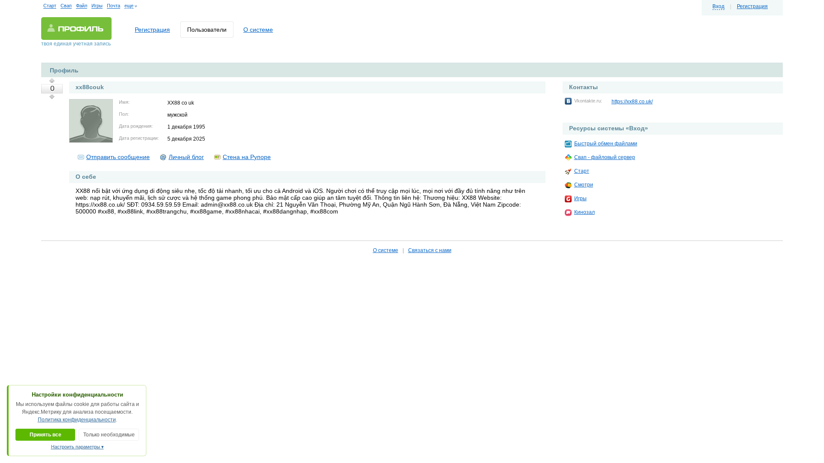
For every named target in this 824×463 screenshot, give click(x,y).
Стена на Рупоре (247, 156)
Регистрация (752, 6)
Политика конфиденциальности (77, 420)
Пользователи (207, 29)
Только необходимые (109, 435)
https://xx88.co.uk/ (632, 102)
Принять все (45, 435)
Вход (718, 6)
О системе (258, 29)
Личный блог (186, 156)
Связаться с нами (429, 250)
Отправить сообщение (118, 156)
